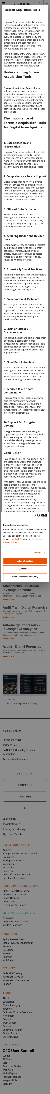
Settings (38, 553)
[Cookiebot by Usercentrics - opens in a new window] (35, 515)
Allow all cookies (25, 561)
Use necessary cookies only (25, 577)
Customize (24, 569)
